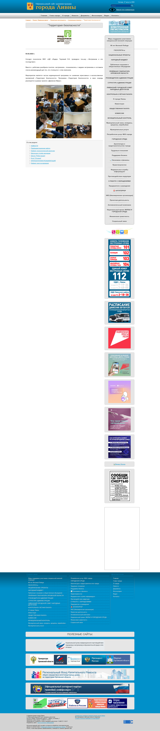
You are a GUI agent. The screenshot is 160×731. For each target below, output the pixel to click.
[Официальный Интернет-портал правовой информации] (80, 688)
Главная (28, 20)
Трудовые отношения (78, 586)
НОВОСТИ (34, 146)
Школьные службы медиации (40, 153)
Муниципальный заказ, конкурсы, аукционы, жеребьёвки (47, 623)
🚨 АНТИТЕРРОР (77, 607)
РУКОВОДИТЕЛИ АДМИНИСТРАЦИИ (40, 598)
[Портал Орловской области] (118, 659)
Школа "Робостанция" (38, 156)
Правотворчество (76, 594)
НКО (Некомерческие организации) (82, 609)
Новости (116, 586)
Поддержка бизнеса (77, 589)
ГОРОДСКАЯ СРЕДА (78, 581)
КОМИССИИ (32, 618)
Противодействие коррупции (80, 599)
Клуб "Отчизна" (36, 158)
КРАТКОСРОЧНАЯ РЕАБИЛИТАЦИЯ (43, 161)
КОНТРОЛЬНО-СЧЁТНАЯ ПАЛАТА (39, 607)
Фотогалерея (117, 591)
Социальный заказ (77, 622)
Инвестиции (32, 613)
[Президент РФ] (94, 659)
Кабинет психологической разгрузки (43, 151)
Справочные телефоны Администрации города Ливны (90, 715)
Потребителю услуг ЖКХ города (81, 578)
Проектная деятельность (58, 20)
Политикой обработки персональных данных (53, 727)
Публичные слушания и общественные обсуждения (45, 593)
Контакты (116, 596)
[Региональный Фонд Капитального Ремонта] (80, 674)
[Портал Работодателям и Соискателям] (77, 703)
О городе (116, 583)
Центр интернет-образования (46, 722)
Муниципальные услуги (36, 626)
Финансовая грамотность (79, 620)
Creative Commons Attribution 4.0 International (87, 718)
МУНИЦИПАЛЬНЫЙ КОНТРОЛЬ (39, 620)
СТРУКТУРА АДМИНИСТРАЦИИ (39, 601)
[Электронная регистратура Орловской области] (119, 33)
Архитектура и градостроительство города (85, 583)
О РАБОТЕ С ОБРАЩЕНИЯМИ (81, 602)
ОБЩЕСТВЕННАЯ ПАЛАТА (37, 615)
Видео (115, 594)
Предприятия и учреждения (80, 604)
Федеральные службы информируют (83, 596)
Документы (116, 589)
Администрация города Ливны (64, 6)
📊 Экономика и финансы (79, 591)
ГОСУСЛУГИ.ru (33, 585)
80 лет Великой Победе (36, 582)
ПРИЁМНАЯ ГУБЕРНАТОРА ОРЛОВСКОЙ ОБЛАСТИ (46, 595)
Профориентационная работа (40, 148)
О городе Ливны (33, 610)
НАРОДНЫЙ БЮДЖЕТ (35, 590)
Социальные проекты (74, 20)
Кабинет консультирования (40, 163)
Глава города (117, 581)
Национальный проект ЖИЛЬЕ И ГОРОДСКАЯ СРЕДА (89, 617)
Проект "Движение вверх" (40, 20)
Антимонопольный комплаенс (80, 615)
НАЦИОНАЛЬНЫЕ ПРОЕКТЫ (38, 588)
